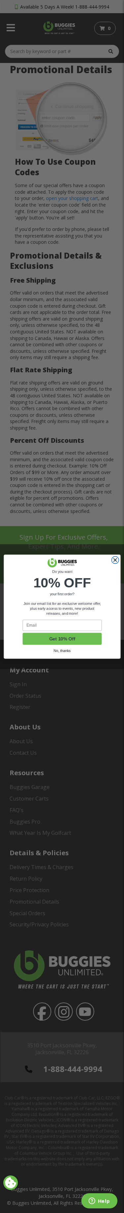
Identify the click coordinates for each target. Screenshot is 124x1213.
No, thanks (62, 651)
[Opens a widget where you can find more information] (99, 1201)
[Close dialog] (115, 560)
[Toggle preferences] (10, 1182)
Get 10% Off (62, 638)
